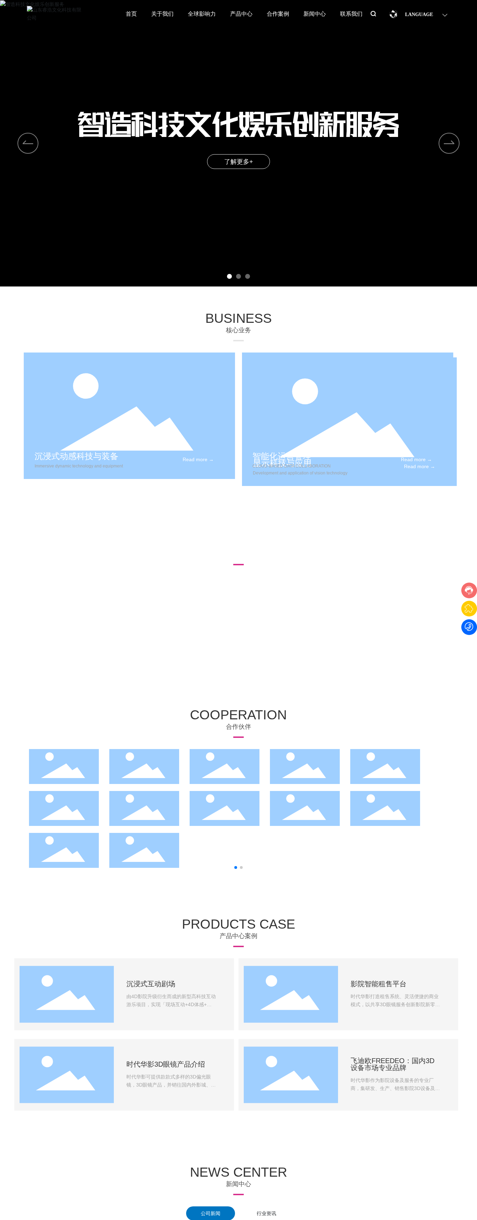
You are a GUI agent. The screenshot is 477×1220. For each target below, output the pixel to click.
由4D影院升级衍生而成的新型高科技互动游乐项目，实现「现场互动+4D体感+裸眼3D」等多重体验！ (171, 1004)
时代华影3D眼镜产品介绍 (165, 1064)
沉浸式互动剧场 (150, 984)
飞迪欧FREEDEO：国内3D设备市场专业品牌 (392, 1064)
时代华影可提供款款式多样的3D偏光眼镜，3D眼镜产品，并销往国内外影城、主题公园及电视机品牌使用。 (171, 1084)
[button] (229, 276)
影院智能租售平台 (378, 984)
